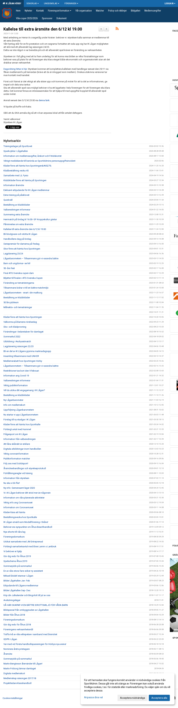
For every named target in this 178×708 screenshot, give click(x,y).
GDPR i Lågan (10, 639)
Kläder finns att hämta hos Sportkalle (21, 424)
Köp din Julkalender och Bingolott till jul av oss (26, 595)
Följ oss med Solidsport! (15, 463)
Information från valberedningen (19, 439)
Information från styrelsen (16, 478)
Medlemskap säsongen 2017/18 (19, 678)
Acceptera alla (159, 697)
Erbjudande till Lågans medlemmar (20, 585)
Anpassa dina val (93, 697)
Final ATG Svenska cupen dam (18, 273)
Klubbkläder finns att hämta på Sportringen (24, 180)
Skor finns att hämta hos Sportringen (21, 248)
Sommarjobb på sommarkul (17, 566)
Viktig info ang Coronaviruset (18, 502)
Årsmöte (7, 654)
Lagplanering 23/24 (13, 253)
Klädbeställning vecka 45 (16, 170)
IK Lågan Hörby (13, 3)
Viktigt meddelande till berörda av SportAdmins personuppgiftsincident (39, 161)
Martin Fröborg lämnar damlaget (19, 668)
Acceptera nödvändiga (132, 697)
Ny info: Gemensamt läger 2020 (19, 488)
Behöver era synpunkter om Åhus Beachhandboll (27, 527)
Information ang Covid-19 (16, 375)
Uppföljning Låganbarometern (18, 409)
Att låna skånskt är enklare (16, 444)
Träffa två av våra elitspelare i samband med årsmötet (30, 634)
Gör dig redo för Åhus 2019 (17, 556)
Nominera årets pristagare (16, 649)
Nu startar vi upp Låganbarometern (20, 414)
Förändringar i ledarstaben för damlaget (23, 331)
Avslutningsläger (11, 600)
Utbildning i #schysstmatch (17, 341)
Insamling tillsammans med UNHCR (21, 356)
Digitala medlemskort (14, 673)
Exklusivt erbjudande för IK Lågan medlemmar (26, 190)
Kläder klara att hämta (14, 512)
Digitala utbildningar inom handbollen (22, 449)
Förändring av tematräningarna (18, 283)
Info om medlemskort (14, 405)
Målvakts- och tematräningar (17, 307)
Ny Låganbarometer (13, 400)
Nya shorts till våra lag (14, 532)
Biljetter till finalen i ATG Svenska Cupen (23, 278)
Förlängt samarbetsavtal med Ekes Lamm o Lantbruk (29, 546)
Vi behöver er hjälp (12, 551)
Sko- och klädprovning (14, 326)
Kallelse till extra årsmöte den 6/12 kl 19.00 (42, 29)
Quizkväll (8, 200)
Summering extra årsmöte (16, 214)
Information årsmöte (13, 185)
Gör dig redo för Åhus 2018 (17, 624)
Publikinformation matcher (16, 458)
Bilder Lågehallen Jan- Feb (16, 580)
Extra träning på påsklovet (16, 195)
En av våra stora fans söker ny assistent (23, 571)
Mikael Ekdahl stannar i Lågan (18, 575)
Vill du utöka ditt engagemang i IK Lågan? (24, 390)
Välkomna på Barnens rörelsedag (20, 322)
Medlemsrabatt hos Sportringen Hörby (22, 361)
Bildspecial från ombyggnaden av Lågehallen (26, 610)
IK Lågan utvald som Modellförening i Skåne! (25, 522)
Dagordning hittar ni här (15, 69)
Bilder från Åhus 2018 (14, 615)
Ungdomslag (50, 3)
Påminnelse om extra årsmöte (18, 224)
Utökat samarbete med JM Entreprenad (23, 541)
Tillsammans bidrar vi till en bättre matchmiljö (25, 287)
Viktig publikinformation (15, 385)
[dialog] (128, 689)
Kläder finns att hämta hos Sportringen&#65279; (27, 165)
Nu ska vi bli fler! (11, 483)
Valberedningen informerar (16, 209)
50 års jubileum (11, 302)
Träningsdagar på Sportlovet (17, 146)
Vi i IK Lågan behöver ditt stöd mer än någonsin (27, 492)
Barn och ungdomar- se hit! (16, 263)
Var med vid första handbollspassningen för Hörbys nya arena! (34, 644)
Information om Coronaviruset (18, 507)
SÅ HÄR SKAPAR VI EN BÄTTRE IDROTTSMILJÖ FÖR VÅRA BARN (35, 605)
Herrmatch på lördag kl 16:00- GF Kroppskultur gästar (30, 219)
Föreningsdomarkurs (14, 536)
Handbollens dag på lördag (17, 239)
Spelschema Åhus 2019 (15, 561)
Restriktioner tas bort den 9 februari (21, 370)
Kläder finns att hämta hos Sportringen (22, 317)
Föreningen (70, 3)
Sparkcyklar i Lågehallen (15, 151)
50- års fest (9, 268)
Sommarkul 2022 (11, 336)
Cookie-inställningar (13, 698)
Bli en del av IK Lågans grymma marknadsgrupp (27, 351)
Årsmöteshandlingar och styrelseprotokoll (24, 468)
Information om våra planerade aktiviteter (23, 497)
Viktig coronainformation (16, 453)
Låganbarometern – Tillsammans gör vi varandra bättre (30, 258)
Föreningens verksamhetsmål (18, 629)
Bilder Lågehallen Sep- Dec (16, 590)
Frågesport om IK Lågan (15, 434)
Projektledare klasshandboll (17, 683)
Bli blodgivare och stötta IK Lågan (20, 234)
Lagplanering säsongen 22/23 (18, 346)
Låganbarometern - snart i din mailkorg (22, 292)
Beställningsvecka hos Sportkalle (20, 517)
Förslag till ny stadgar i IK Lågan (19, 419)
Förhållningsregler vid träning (18, 473)
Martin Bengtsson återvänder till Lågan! (22, 663)
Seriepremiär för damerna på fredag (21, 244)
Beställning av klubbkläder (16, 204)
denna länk (44, 100)
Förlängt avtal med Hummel (17, 429)
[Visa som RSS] (117, 29)
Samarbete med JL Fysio (15, 175)
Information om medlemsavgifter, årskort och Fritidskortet (32, 156)
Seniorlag (31, 3)
